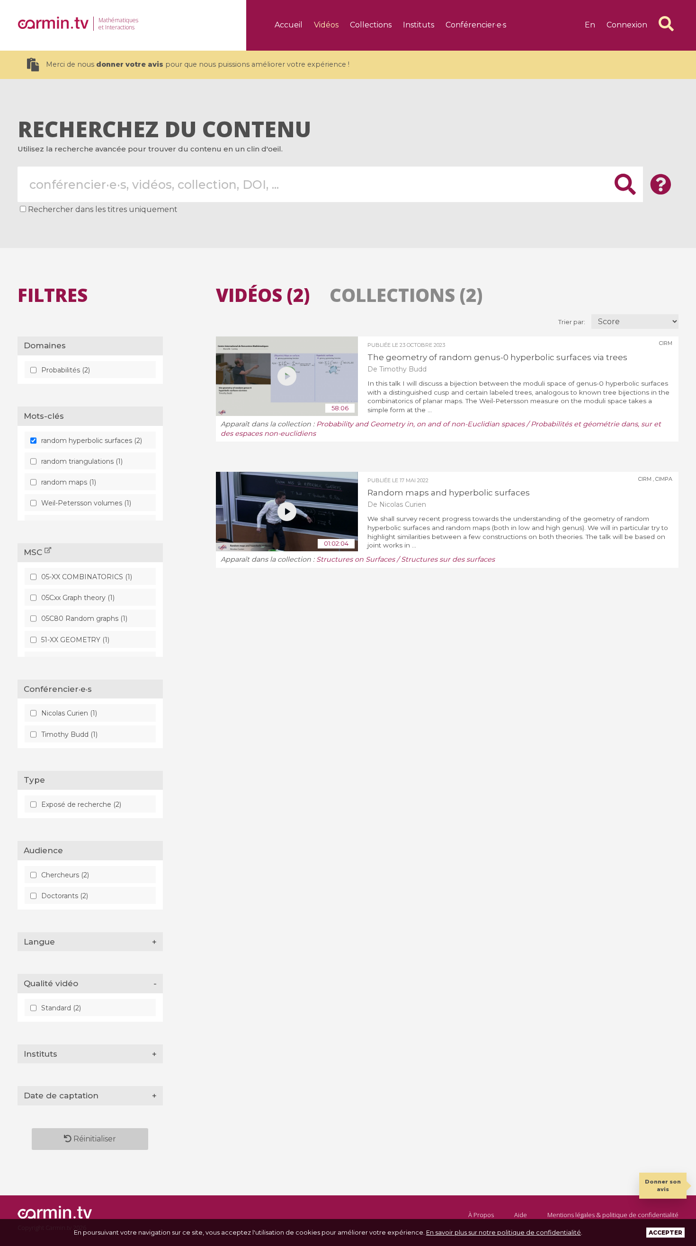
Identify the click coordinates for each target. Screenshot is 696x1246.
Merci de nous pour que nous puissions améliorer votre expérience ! (197, 64)
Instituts (418, 24)
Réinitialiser (93, 1138)
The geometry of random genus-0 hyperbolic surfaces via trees (497, 357)
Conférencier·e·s (476, 24)
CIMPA (663, 479)
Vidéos (326, 24)
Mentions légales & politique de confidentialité (612, 1215)
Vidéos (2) (263, 295)
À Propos (481, 1215)
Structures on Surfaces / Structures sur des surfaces (405, 559)
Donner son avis (663, 1185)
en (590, 24)
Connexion (627, 24)
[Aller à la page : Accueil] (53, 23)
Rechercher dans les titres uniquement (103, 209)
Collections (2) (406, 295)
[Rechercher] (666, 23)
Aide (520, 1215)
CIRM (665, 343)
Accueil (289, 24)
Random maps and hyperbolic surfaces (448, 492)
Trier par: (572, 322)
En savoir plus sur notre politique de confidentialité (503, 1232)
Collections (371, 24)
